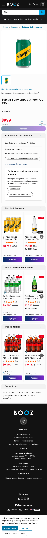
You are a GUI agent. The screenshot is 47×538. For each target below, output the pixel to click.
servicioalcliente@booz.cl (23, 466)
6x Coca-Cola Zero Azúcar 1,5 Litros (11, 356)
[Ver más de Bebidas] (41, 327)
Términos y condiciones (23, 441)
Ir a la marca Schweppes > (16, 164)
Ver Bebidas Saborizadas (20, 194)
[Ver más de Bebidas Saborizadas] (41, 267)
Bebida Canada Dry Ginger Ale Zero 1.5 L (34, 297)
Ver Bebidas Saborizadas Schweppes (22, 159)
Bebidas (14, 27)
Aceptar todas (10, 528)
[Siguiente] (42, 237)
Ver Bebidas (15, 189)
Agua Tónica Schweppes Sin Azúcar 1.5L (32, 238)
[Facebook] (22, 499)
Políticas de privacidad (23, 437)
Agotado (23, 129)
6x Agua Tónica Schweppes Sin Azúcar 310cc (10, 238)
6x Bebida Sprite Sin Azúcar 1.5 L (12, 297)
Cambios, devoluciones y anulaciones (23, 444)
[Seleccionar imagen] (6, 80)
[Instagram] (19, 499)
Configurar (25, 528)
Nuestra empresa (23, 434)
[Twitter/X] (25, 499)
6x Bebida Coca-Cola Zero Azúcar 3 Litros (34, 356)
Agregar (12, 259)
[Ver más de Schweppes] (41, 208)
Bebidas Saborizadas (32, 27)
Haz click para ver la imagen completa (16, 89)
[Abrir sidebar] (4, 4)
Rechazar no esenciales (14, 534)
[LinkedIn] (28, 499)
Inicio (5, 27)
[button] (23, 12)
